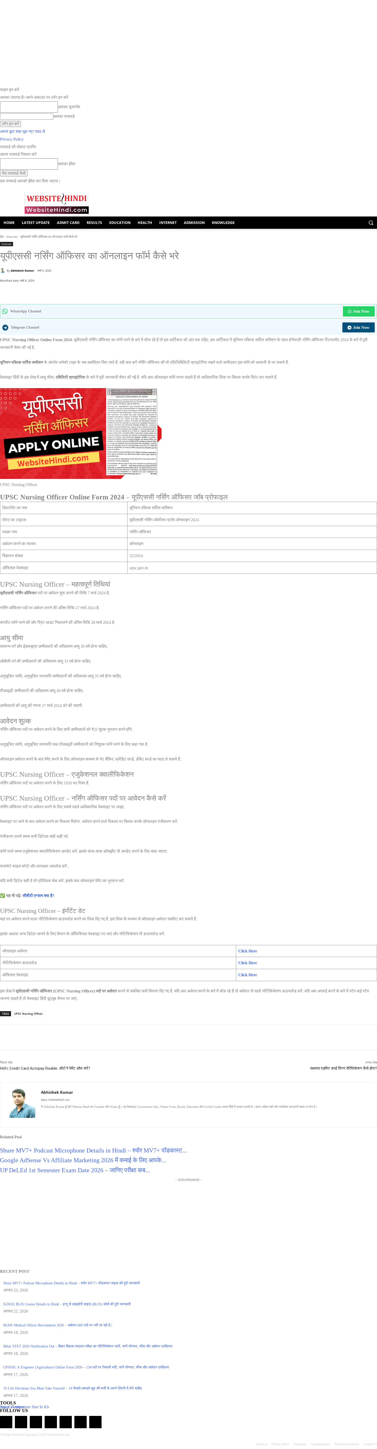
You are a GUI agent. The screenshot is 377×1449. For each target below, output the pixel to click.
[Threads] (95, 1422)
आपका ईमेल (66, 164)
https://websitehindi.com (55, 1099)
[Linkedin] (61, 1115)
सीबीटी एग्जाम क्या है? (38, 895)
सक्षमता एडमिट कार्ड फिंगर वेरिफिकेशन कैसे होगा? (343, 1068)
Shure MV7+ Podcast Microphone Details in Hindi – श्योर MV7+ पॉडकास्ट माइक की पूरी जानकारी (71, 1283)
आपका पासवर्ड (64, 116)
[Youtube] (88, 1115)
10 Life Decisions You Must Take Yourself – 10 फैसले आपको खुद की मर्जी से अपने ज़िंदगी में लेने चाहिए (72, 1388)
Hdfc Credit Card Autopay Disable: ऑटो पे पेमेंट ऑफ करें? (45, 1068)
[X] (62, 291)
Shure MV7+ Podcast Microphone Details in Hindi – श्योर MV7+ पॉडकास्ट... (93, 1150)
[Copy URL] (73, 291)
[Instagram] (52, 1115)
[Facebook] (50, 291)
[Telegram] (36, 1422)
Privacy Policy (12, 139)
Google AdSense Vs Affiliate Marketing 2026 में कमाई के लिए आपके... (83, 1160)
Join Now (361, 311)
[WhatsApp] (38, 291)
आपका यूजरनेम (69, 107)
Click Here (247, 951)
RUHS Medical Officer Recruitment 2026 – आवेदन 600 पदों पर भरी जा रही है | (57, 1325)
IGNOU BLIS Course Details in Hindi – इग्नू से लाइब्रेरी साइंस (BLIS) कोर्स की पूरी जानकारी (67, 1304)
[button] (371, 222)
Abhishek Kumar (22, 270)
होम (2, 236)
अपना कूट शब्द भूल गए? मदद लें (22, 131)
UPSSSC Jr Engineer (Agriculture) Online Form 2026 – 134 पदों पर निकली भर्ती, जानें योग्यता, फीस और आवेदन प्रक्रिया (86, 1367)
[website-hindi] (56, 203)
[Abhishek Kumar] (3, 270)
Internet (12, 236)
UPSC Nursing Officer (28, 1014)
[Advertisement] (188, 1219)
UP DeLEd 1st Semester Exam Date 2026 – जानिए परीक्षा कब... (75, 1170)
